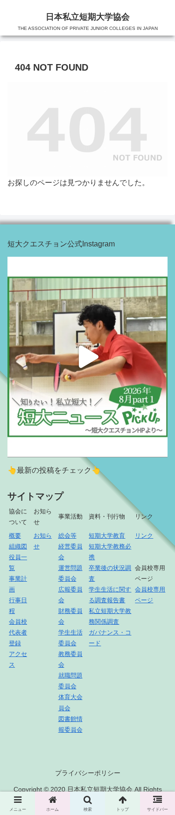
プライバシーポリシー (87, 773)
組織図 (18, 546)
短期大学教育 (107, 535)
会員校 (18, 621)
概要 (15, 535)
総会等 (67, 535)
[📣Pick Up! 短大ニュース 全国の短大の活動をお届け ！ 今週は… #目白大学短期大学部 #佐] (87, 357)
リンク (144, 535)
